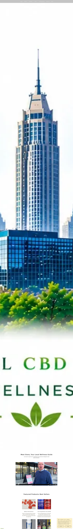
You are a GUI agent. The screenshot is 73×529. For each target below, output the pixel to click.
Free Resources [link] (41, 1)
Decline (61, 526)
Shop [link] (52, 1)
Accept (68, 526)
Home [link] (21, 1)
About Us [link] (47, 1)
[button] (25, 1)
